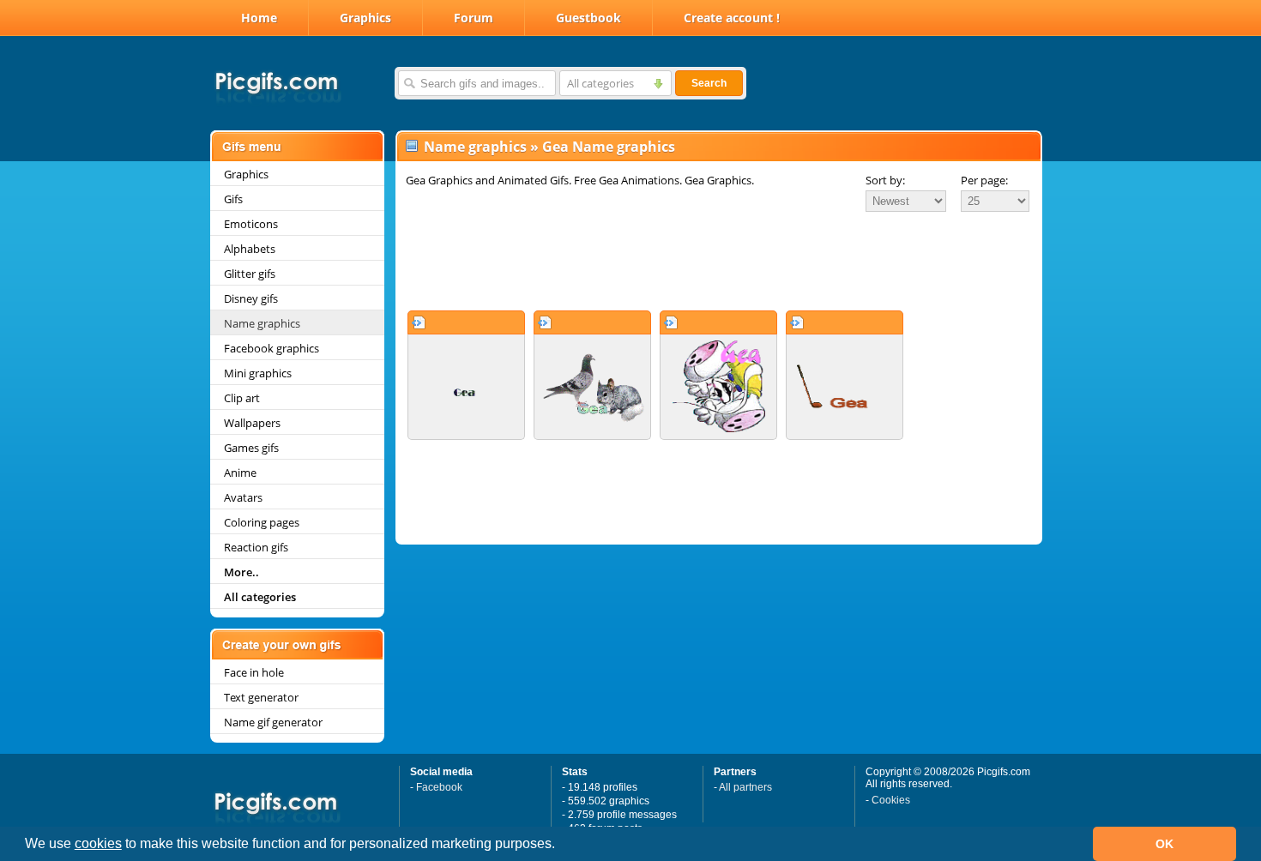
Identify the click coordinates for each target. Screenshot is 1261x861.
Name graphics (262, 323)
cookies (98, 843)
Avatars (243, 497)
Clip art (242, 398)
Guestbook (588, 17)
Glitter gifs (249, 273)
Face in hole (254, 672)
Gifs (233, 199)
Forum (473, 17)
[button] (561, 845)
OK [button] (1164, 844)
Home (259, 17)
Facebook (439, 787)
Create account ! (732, 17)
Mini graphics (258, 373)
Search (709, 83)
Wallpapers (252, 422)
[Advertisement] (719, 260)
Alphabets (249, 248)
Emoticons (251, 224)
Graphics (365, 17)
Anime (240, 472)
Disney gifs (251, 298)
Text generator (261, 697)
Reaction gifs (256, 547)
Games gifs (251, 447)
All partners (745, 787)
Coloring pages (261, 522)
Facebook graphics (271, 348)
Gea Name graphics (608, 146)
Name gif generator (273, 722)
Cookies (891, 800)
